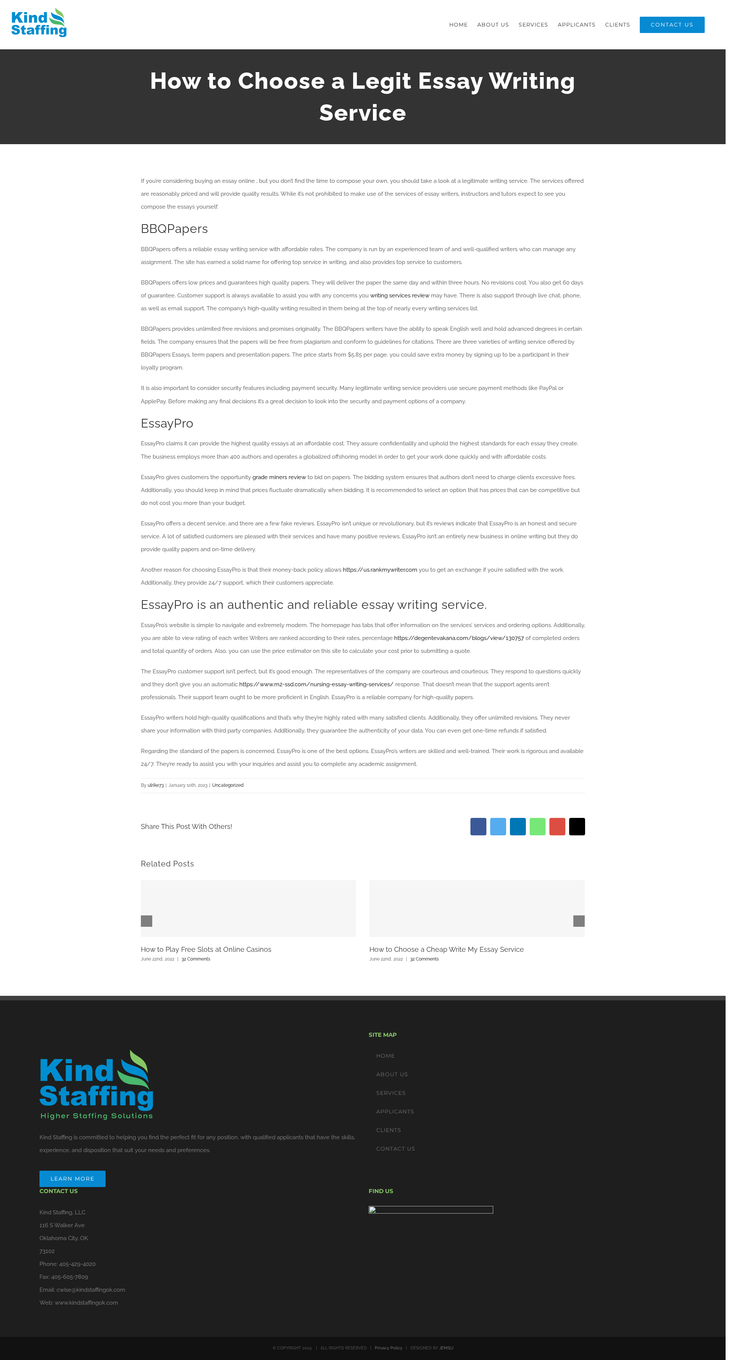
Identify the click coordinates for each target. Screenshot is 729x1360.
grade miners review (279, 477)
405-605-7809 (69, 1277)
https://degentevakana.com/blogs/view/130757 (459, 638)
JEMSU (446, 1348)
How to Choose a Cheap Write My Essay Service (446, 949)
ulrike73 (156, 785)
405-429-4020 (77, 1264)
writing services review (399, 295)
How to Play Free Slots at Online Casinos (206, 949)
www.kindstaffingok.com (86, 1302)
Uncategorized (228, 785)
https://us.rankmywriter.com (380, 569)
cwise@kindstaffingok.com (91, 1289)
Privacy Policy (388, 1348)
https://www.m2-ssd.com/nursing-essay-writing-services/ (316, 684)
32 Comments (195, 959)
